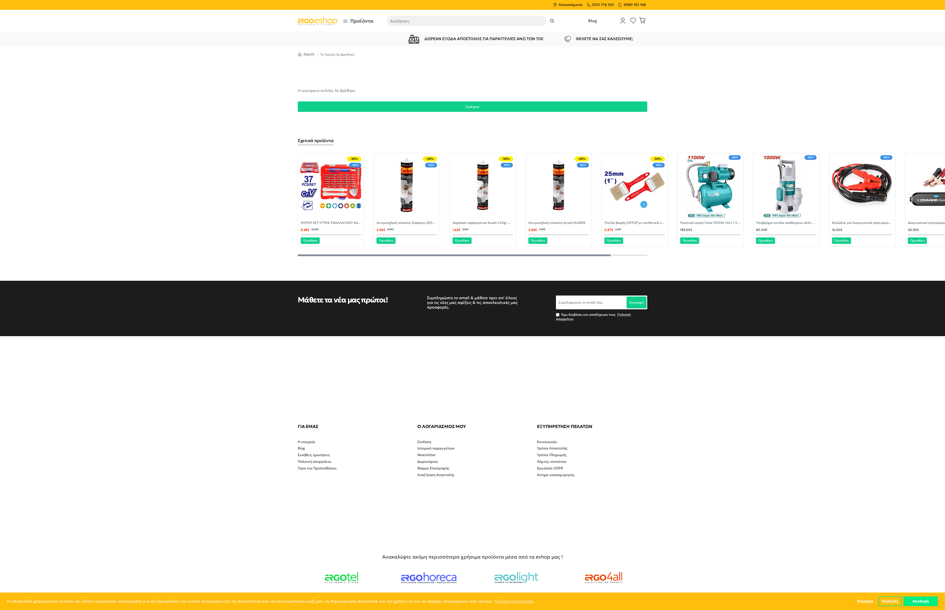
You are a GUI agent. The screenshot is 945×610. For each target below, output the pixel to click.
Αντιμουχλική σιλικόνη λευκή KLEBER (556, 223)
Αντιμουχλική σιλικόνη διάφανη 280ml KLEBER (407, 223)
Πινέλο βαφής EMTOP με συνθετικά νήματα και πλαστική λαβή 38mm (634, 223)
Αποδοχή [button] (921, 601)
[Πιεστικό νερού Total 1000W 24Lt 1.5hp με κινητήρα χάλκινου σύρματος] (710, 186)
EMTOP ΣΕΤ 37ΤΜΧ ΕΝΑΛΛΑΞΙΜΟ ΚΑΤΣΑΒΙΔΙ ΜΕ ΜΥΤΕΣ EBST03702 (331, 223)
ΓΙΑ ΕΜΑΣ (308, 426)
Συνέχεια (472, 106)
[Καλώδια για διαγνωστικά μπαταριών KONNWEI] (862, 186)
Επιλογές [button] (890, 601)
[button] (310, 240)
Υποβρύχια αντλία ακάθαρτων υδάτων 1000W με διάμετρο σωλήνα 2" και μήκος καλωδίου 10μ (786, 223)
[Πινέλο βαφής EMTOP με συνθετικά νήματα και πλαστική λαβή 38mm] (634, 186)
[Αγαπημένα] (633, 21)
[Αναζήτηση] (552, 21)
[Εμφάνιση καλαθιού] (642, 21)
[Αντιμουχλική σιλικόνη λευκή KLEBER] (558, 186)
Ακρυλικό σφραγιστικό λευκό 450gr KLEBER (483, 223)
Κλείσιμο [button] (865, 601)
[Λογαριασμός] (623, 21)
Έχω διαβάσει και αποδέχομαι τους (593, 317)
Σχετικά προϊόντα (315, 140)
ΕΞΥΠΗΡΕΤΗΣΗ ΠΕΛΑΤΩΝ (564, 426)
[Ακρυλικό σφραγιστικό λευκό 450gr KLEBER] (483, 186)
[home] (306, 54)
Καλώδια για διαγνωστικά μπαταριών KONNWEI (862, 223)
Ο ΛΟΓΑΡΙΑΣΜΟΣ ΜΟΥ (441, 426)
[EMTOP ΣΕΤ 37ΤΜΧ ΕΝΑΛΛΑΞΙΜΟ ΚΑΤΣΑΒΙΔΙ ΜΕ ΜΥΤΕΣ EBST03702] (331, 186)
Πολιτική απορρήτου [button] (514, 601)
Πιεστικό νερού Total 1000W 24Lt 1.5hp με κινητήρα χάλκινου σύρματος (710, 223)
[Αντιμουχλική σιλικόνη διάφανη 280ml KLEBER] (407, 186)
